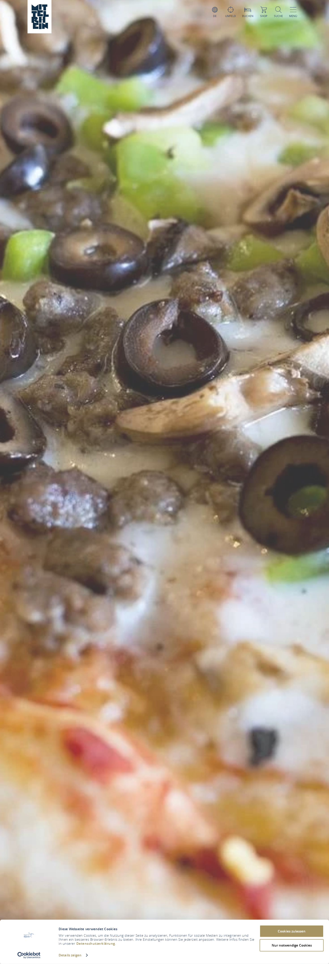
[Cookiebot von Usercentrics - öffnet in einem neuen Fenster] (29, 955)
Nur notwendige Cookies (292, 945)
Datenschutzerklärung (95, 943)
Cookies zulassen (292, 931)
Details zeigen (70, 955)
